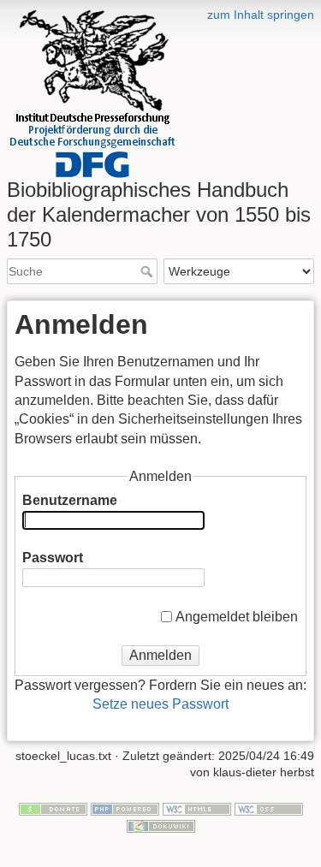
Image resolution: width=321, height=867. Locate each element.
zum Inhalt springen (260, 14)
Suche (148, 271)
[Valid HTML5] (197, 808)
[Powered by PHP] (125, 808)
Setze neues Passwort (160, 704)
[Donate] (53, 808)
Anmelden (160, 655)
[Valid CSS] (269, 808)
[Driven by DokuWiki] (161, 825)
